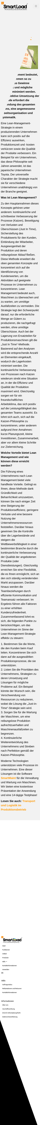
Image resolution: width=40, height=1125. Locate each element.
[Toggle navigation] (36, 6)
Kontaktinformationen (9, 965)
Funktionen (6, 950)
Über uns (5, 1005)
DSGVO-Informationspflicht (11, 1013)
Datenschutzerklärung (9, 1017)
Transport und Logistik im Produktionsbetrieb (18, 805)
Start (4, 946)
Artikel (4, 954)
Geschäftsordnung (8, 1009)
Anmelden (5, 969)
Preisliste (5, 958)
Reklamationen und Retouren (12, 988)
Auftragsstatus (7, 984)
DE (2, 973)
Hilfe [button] (4, 961)
